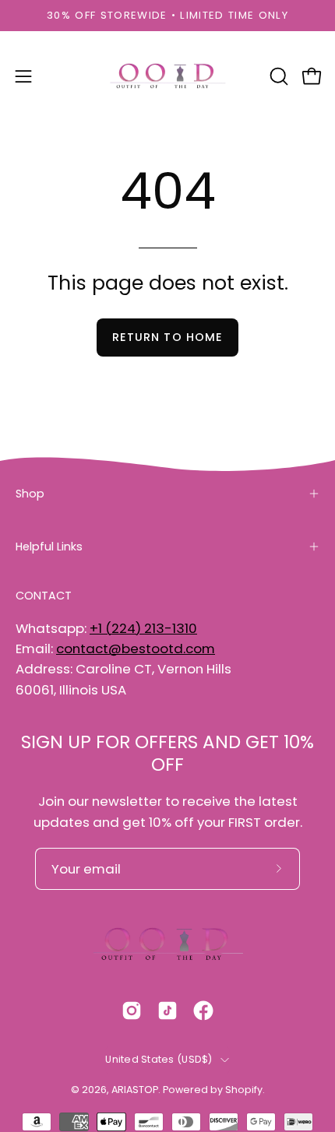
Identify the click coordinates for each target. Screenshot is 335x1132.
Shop (30, 493)
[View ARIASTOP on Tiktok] (167, 1010)
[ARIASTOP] (167, 76)
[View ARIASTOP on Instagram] (131, 1010)
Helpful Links (49, 546)
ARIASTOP (134, 1089)
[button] (277, 76)
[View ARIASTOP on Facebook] (203, 1010)
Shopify (244, 1089)
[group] (167, 15)
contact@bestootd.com (135, 648)
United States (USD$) (158, 1059)
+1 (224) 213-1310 (143, 628)
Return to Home (167, 337)
